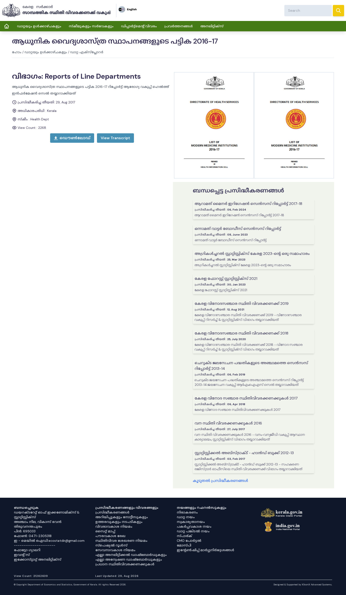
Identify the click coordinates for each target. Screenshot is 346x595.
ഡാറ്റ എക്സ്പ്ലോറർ (86, 52)
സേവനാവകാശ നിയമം (115, 550)
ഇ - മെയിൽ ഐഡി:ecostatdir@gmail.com (49, 540)
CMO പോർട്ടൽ (189, 540)
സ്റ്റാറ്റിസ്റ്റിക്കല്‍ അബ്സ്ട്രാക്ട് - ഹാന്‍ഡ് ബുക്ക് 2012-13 (244, 452)
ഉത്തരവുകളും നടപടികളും (118, 522)
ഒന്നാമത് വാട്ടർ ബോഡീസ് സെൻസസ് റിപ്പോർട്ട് (238, 228)
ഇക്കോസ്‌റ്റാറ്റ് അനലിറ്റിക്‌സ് (37, 559)
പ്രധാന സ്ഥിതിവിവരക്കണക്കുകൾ (124, 564)
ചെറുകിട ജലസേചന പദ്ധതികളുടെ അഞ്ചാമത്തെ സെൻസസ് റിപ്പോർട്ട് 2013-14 (251, 365)
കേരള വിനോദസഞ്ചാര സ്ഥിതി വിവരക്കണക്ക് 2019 (242, 303)
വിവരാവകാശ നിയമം (113, 526)
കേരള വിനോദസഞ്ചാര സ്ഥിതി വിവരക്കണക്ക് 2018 (241, 333)
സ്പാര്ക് (184, 536)
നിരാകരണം (187, 512)
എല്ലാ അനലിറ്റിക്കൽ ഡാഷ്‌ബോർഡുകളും (131, 555)
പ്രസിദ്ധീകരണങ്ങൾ (112, 512)
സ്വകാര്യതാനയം (191, 522)
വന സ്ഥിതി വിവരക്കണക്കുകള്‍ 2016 (228, 423)
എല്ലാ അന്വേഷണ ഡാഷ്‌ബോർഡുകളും (128, 559)
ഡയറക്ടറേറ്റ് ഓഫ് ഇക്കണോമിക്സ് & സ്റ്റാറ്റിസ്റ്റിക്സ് (47, 514)
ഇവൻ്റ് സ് (22, 555)
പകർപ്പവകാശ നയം (194, 526)
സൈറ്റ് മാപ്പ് (105, 531)
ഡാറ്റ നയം (186, 517)
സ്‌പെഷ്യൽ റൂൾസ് (111, 545)
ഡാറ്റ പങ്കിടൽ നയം (193, 531)
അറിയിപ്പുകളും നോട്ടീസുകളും (121, 517)
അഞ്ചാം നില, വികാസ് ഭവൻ (37, 522)
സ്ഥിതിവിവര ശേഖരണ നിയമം (121, 540)
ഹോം (16, 52)
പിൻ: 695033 (25, 531)
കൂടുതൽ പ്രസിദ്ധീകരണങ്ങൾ (220, 480)
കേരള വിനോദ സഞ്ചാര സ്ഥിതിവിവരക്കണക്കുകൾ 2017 (246, 398)
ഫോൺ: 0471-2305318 (33, 536)
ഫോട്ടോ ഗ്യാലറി (27, 550)
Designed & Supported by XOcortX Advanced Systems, (303, 584)
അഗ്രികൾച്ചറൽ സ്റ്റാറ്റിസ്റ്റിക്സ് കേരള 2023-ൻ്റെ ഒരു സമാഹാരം (252, 253)
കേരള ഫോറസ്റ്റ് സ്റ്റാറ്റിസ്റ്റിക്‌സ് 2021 (226, 278)
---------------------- (34, 545)
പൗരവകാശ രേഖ (110, 536)
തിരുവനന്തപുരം (28, 526)
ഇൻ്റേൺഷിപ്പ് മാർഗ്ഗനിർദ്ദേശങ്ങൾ (205, 550)
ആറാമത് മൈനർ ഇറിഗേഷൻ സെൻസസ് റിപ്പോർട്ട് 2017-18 (248, 203)
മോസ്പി (184, 545)
